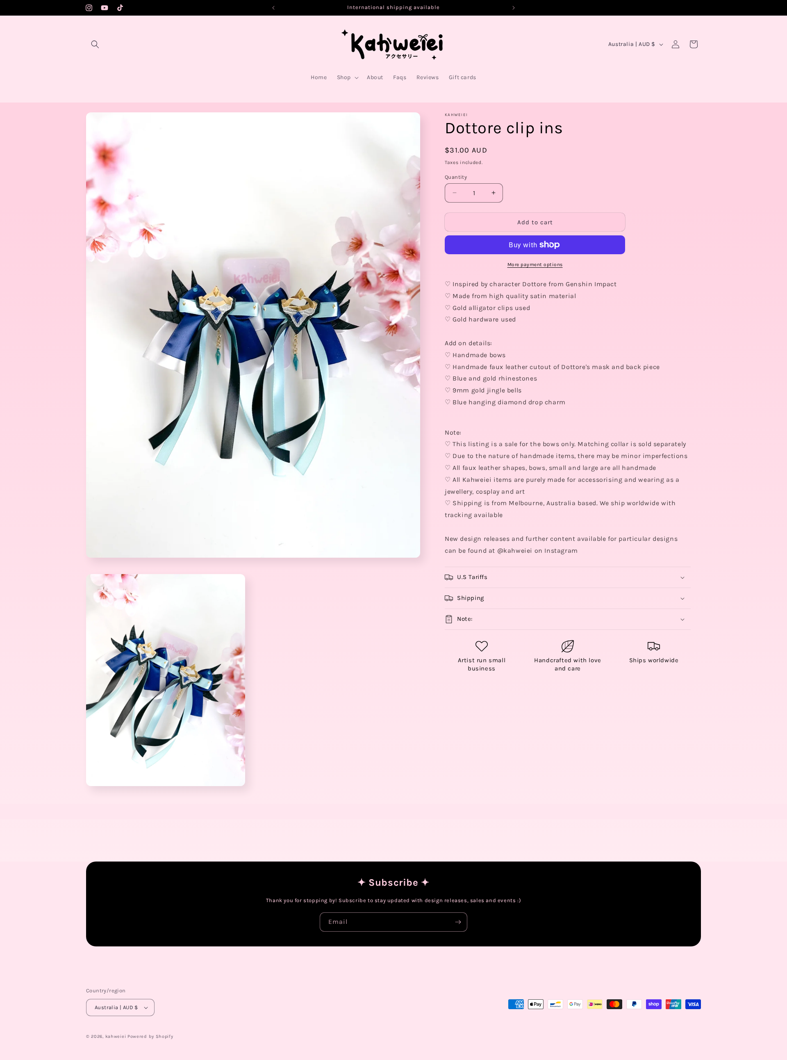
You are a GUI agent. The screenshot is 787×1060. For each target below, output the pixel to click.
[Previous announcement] (273, 8)
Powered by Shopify (150, 1036)
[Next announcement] (514, 8)
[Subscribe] (458, 922)
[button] (95, 44)
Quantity (456, 176)
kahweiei (115, 1036)
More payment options (535, 264)
